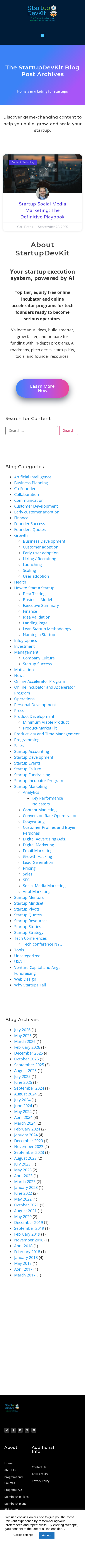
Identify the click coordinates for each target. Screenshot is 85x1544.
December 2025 (28, 1053)
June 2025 (23, 1082)
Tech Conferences (30, 938)
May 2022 (23, 1199)
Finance (21, 517)
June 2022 (23, 1193)
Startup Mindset (28, 903)
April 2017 (23, 1269)
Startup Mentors (29, 897)
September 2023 (29, 1152)
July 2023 (22, 1164)
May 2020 (23, 1216)
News (19, 675)
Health (20, 582)
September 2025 (29, 1064)
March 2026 (25, 1041)
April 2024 (23, 1117)
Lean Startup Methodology (47, 628)
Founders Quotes (30, 529)
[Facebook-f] (13, 1430)
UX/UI (19, 961)
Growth (21, 535)
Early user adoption (41, 552)
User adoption (36, 576)
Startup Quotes (28, 914)
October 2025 (26, 1058)
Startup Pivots (27, 909)
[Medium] (33, 1430)
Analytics (31, 792)
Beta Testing (34, 593)
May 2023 (23, 1169)
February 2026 (27, 1047)
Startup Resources (31, 920)
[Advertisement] (42, 1350)
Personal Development (35, 704)
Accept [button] (46, 1535)
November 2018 (28, 1240)
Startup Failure (27, 768)
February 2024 (27, 1129)
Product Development (34, 716)
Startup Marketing (30, 786)
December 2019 (28, 1222)
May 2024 (23, 1111)
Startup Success (37, 663)
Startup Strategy (28, 932)
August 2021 (25, 1210)
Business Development (44, 541)
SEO (26, 879)
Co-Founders (25, 488)
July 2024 (22, 1099)
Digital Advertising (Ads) (44, 839)
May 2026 (23, 1035)
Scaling (29, 570)
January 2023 (26, 1187)
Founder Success (29, 523)
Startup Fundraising (32, 774)
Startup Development (33, 757)
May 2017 (23, 1263)
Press (19, 710)
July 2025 (22, 1076)
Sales (19, 745)
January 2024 (26, 1134)
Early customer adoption (36, 512)
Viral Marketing (37, 891)
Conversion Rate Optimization (50, 815)
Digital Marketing (38, 844)
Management (26, 652)
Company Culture (39, 658)
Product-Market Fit (40, 728)
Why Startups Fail (30, 985)
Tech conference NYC (42, 944)
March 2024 (25, 1123)
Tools (19, 949)
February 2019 (27, 1234)
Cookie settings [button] (23, 1534)
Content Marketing (40, 809)
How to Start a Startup (34, 587)
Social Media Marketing (44, 885)
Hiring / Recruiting (39, 558)
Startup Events (27, 763)
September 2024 (29, 1088)
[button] (43, 35)
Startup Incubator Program (38, 780)
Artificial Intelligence (32, 476)
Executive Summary (41, 605)
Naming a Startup (39, 634)
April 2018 (23, 1245)
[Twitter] (6, 1430)
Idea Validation (36, 617)
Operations (24, 698)
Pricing (29, 868)
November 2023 (28, 1146)
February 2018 (27, 1251)
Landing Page (35, 622)
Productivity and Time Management (47, 733)
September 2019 (29, 1228)
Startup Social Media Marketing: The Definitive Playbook (42, 211)
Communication (29, 500)
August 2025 (25, 1070)
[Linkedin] (20, 1430)
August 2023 (25, 1158)
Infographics (25, 640)
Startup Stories (27, 926)
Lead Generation (38, 862)
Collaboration (26, 494)
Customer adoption (40, 547)
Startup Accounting (31, 751)
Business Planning (31, 482)
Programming (26, 739)
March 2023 (25, 1181)
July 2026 (22, 1029)
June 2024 (23, 1105)
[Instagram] (27, 1430)
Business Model (37, 599)
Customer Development (36, 506)
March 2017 (25, 1275)
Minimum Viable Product (46, 722)
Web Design (25, 979)
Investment (24, 646)
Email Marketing (38, 850)
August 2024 (25, 1094)
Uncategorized (27, 955)
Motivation (24, 669)
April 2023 (23, 1175)
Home (22, 91)
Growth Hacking (37, 856)
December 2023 (28, 1140)
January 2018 (26, 1257)
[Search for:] (31, 430)
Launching (32, 564)
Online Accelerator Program (39, 681)
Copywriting (34, 821)
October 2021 (26, 1204)
